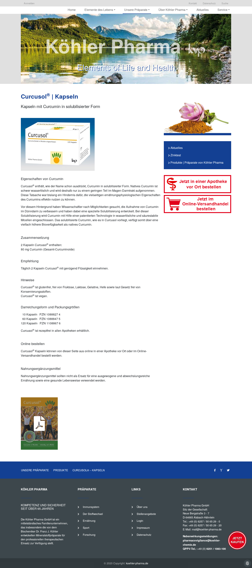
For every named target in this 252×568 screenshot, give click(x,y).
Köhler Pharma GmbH (196, 505)
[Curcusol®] (197, 204)
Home (72, 10)
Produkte (60, 470)
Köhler (29, 519)
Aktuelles (202, 10)
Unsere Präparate (35, 470)
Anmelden (29, 3)
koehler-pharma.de (137, 563)
